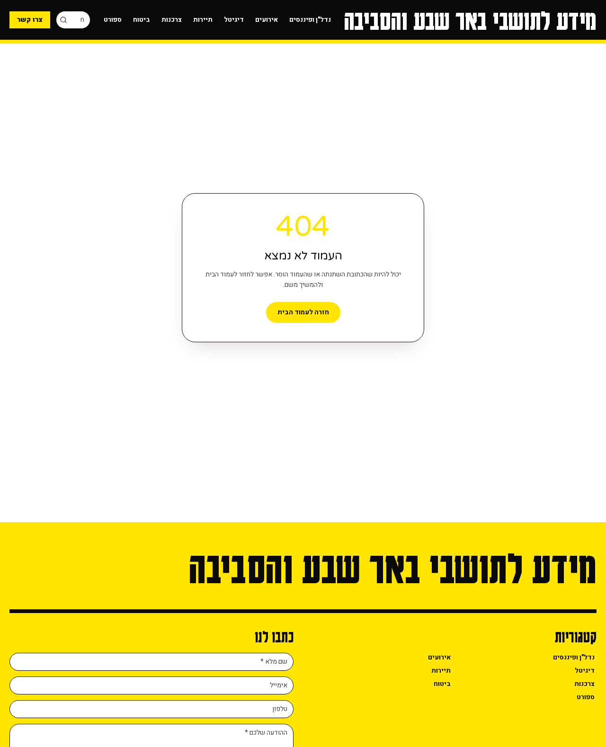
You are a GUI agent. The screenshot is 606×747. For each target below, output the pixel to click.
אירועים (266, 20)
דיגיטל (234, 20)
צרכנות (171, 20)
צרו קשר (30, 20)
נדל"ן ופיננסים (310, 20)
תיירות (203, 20)
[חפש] (63, 20)
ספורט (113, 20)
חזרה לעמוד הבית (303, 312)
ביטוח (141, 20)
